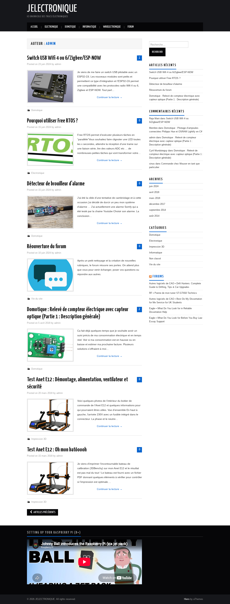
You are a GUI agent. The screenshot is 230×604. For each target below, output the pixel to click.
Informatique (89, 26)
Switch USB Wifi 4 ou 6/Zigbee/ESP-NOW (64, 58)
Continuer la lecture (109, 97)
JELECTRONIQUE (52, 9)
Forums (158, 276)
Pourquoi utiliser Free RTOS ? (52, 121)
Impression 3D (38, 439)
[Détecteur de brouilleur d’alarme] (50, 212)
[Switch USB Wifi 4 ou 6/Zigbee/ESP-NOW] (50, 86)
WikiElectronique (112, 26)
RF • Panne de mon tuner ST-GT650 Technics (173, 293)
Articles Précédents (44, 512)
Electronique (51, 26)
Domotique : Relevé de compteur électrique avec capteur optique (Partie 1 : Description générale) (172, 141)
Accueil (34, 26)
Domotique (70, 26)
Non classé (155, 258)
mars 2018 (154, 198)
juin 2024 (153, 186)
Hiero (186, 599)
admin (51, 44)
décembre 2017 (157, 204)
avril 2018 (154, 192)
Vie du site (36, 299)
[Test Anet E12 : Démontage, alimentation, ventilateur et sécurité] (50, 415)
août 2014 (154, 216)
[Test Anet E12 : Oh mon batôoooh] (50, 478)
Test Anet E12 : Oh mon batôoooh (57, 450)
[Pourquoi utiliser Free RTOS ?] (50, 149)
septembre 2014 (157, 210)
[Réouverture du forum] (50, 275)
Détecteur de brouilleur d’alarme (56, 184)
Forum (131, 26)
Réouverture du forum (46, 246)
